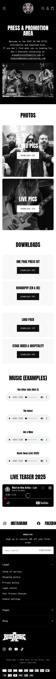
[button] (4, 8)
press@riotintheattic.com (26, 54)
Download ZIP (28, 328)
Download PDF (28, 270)
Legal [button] (5, 564)
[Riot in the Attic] (14, 637)
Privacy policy (10, 582)
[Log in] (47, 8)
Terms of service (12, 571)
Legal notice (9, 588)
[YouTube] (16, 649)
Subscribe (45, 550)
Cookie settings (11, 598)
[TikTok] (22, 649)
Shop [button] (5, 620)
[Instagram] (4, 649)
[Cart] (52, 8)
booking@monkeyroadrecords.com (28, 58)
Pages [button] (5, 609)
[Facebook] (10, 649)
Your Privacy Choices (14, 593)
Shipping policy (11, 577)
